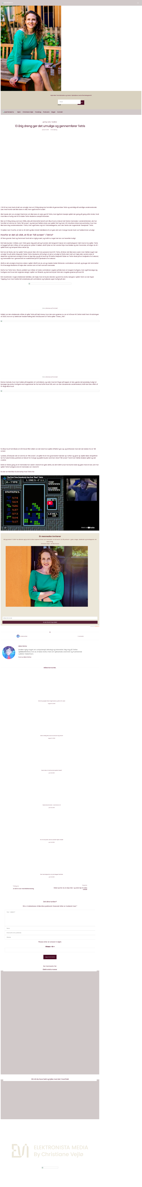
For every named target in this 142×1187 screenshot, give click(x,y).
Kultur (49, 122)
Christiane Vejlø (28, 112)
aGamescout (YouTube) (51, 308)
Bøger (53, 112)
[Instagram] (48, 1176)
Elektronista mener (50, 969)
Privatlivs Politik (54, 1132)
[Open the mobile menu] (138, 3)
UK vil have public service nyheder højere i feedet (51, 839)
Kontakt (60, 112)
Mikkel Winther (24, 636)
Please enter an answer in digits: (49, 942)
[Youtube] (52, 1176)
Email (59, 105)
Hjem (19, 112)
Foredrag (38, 112)
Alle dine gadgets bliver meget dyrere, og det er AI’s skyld (51, 701)
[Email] (50, 636)
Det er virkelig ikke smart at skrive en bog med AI (51, 735)
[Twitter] (48, 636)
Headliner (54, 122)
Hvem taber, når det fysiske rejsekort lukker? (51, 770)
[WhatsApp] (51, 636)
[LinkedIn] (52, 636)
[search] (65, 112)
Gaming (45, 122)
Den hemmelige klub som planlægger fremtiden (51, 874)
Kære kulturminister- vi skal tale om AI (52, 805)
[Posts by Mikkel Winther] (17, 636)
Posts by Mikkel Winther (24, 657)
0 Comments (81, 636)
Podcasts (46, 112)
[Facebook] (47, 636)
